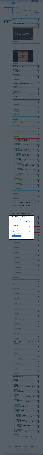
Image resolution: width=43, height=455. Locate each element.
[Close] (32, 216)
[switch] (29, 226)
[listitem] (21, 225)
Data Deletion (18, 238)
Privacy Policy (25, 238)
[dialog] (21, 227)
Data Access (21, 238)
